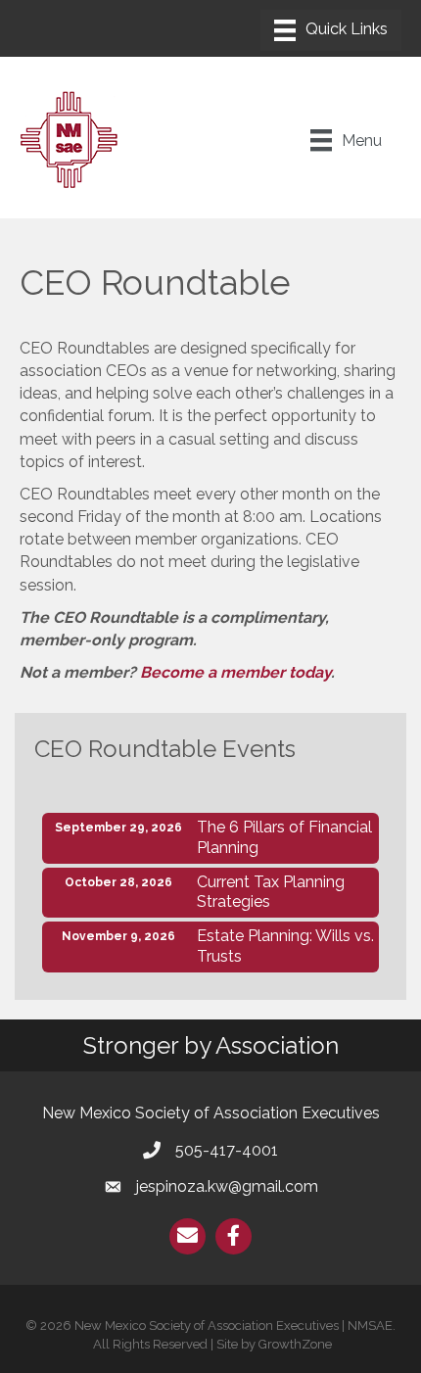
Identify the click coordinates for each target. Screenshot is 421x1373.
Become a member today (235, 672)
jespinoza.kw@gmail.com (227, 1186)
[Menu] (330, 30)
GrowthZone (295, 1344)
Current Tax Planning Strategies (271, 892)
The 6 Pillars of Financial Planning (284, 837)
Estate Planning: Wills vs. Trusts (285, 946)
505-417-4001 (226, 1150)
